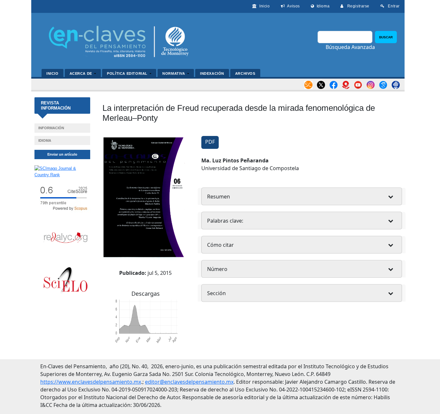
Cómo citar (220, 244)
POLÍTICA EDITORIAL (127, 73)
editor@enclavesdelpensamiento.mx (189, 381)
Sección (216, 293)
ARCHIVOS (245, 73)
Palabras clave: (225, 220)
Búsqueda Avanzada (350, 47)
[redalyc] (66, 237)
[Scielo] (66, 280)
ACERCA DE (81, 73)
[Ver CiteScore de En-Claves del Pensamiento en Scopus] (62, 198)
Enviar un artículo (62, 154)
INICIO (52, 73)
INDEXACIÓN (212, 73)
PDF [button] (210, 141)
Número (217, 269)
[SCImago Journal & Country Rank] (62, 171)
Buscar (386, 37)
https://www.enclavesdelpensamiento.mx (90, 381)
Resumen (218, 196)
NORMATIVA (174, 73)
